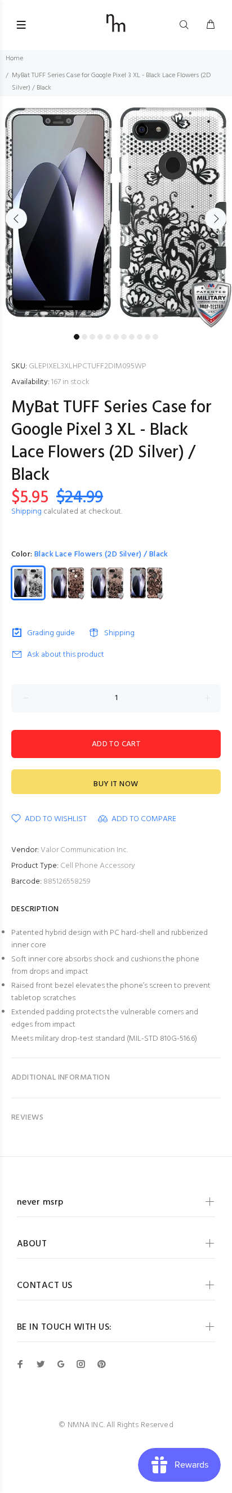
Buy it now (115, 784)
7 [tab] (124, 337)
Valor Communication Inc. (84, 850)
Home (14, 58)
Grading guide (51, 633)
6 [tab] (116, 337)
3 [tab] (92, 337)
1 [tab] (76, 337)
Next (215, 218)
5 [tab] (108, 337)
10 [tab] (147, 337)
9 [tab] (139, 337)
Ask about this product (65, 654)
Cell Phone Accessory (97, 865)
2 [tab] (84, 337)
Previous (16, 218)
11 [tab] (155, 337)
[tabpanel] (116, 212)
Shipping (26, 511)
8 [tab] (132, 337)
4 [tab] (100, 337)
